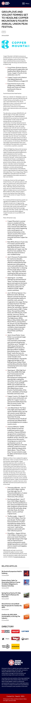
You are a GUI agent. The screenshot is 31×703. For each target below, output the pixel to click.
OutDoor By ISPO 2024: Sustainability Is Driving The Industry (11, 616)
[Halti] (25, 639)
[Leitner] (25, 632)
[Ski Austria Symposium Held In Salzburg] (26, 574)
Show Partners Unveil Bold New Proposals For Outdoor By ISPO (12, 605)
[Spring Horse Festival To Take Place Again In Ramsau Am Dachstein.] (26, 596)
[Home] (15, 663)
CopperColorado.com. (19, 557)
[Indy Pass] (6, 632)
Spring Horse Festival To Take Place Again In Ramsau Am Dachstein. (11, 594)
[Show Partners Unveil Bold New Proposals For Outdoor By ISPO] (26, 607)
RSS (22, 696)
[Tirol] (15, 639)
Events (3, 31)
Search (17, 696)
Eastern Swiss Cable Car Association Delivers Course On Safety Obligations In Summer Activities (11, 583)
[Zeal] (6, 639)
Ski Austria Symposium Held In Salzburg (12, 572)
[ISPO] (6, 647)
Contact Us (10, 696)
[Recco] (15, 632)
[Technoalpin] (15, 647)
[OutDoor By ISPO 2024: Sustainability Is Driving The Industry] (26, 618)
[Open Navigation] (23, 3)
